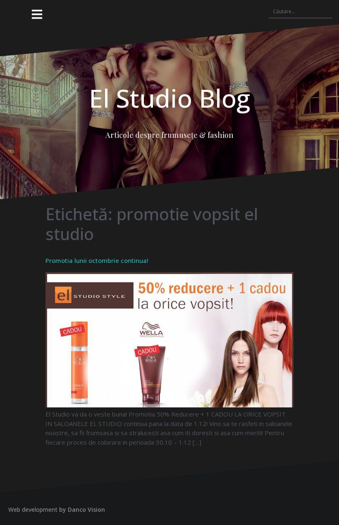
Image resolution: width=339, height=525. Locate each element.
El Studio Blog (169, 98)
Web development (32, 509)
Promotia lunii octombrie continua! (96, 260)
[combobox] (300, 11)
